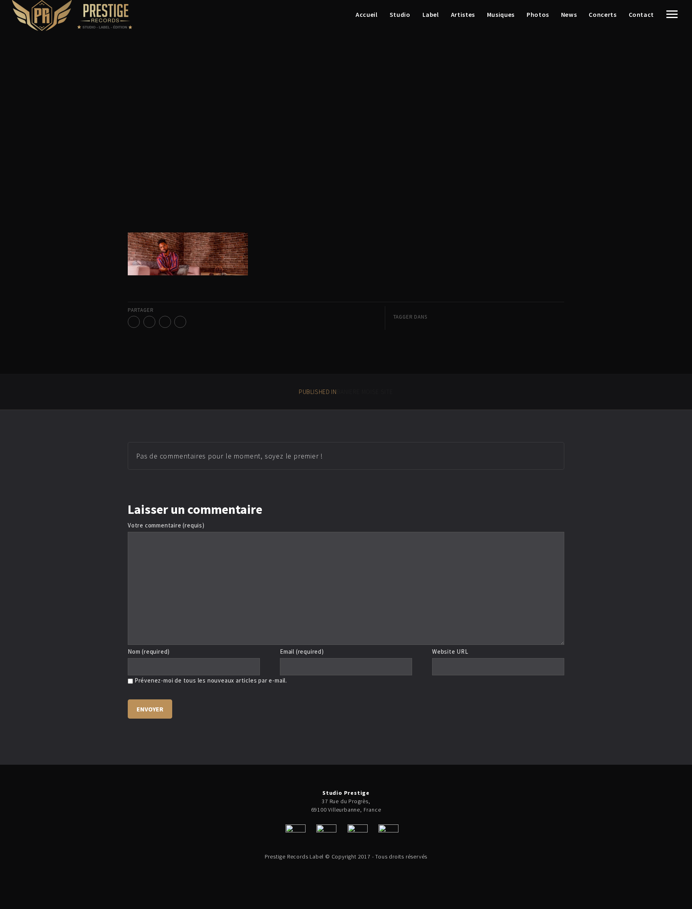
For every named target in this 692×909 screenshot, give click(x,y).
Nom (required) (149, 651)
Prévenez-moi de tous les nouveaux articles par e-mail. (211, 680)
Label (430, 14)
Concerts (602, 14)
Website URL (450, 651)
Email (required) (302, 651)
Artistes (463, 14)
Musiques (501, 14)
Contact (641, 14)
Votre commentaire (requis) (166, 525)
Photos (538, 14)
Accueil (366, 14)
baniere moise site (346, 392)
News (569, 14)
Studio (400, 14)
